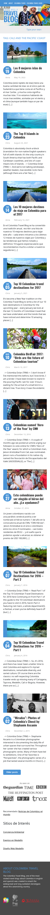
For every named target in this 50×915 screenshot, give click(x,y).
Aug (7, 136)
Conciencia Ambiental (13, 832)
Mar (7, 356)
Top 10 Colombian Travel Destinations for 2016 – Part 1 (28, 646)
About (11, 3)
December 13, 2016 (22, 434)
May (7, 70)
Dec (7, 427)
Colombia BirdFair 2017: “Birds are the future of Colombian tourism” (28, 358)
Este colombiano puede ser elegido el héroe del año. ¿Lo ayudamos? (28, 499)
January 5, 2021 (20, 293)
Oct (7, 497)
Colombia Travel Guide (34, 3)
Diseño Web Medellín (13, 848)
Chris (8, 143)
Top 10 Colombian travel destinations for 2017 (28, 285)
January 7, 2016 (20, 585)
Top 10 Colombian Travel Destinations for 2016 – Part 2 (28, 576)
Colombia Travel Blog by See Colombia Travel (11, 16)
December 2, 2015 (22, 731)
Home (5, 3)
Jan (7, 286)
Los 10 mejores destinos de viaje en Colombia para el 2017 (29, 210)
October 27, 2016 (21, 508)
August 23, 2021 (21, 143)
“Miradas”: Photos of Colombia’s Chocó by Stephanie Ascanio (26, 721)
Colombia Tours (20, 3)
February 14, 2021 (21, 220)
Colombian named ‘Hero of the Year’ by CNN (28, 426)
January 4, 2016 (20, 655)
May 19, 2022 (19, 77)
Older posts (12, 772)
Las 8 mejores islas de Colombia (27, 70)
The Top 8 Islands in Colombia (26, 135)
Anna (8, 77)
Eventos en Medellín (13, 840)
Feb (7, 209)
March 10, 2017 (20, 367)
